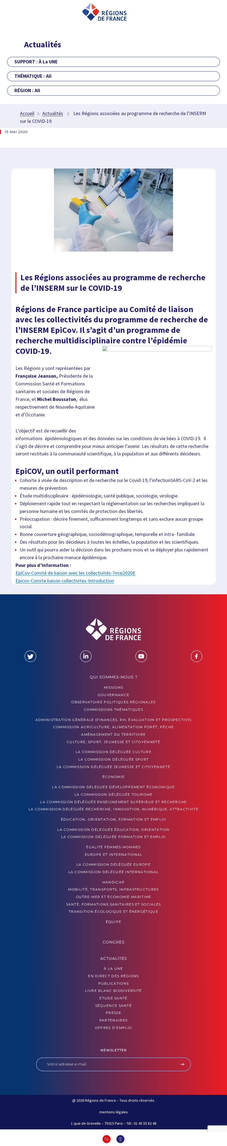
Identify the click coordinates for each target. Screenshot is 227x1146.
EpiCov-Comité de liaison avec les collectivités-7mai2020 (74, 573)
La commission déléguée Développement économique (113, 787)
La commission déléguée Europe (113, 864)
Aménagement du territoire (113, 734)
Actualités (52, 113)
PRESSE (113, 1013)
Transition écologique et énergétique (113, 911)
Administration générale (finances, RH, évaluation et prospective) (113, 720)
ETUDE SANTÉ (113, 998)
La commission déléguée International (113, 872)
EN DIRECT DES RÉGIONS (113, 976)
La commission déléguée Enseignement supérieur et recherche (113, 802)
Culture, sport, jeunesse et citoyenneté (113, 742)
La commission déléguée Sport (113, 759)
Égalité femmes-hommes (113, 847)
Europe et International (114, 854)
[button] (22, 12)
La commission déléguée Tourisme (113, 794)
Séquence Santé (113, 1006)
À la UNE (113, 968)
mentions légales (113, 1111)
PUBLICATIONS (113, 983)
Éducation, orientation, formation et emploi (113, 819)
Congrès (114, 942)
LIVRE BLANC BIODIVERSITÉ (113, 991)
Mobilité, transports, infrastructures (113, 889)
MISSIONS (113, 687)
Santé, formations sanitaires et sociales (113, 904)
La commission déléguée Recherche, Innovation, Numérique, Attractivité (113, 809)
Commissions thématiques (113, 709)
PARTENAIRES (113, 1020)
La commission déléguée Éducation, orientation (113, 830)
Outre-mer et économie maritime (113, 897)
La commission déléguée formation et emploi (113, 837)
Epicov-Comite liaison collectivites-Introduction (65, 580)
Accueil (27, 113)
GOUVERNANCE (113, 695)
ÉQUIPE (114, 922)
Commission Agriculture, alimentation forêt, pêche (113, 727)
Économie (113, 777)
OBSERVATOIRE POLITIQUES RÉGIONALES (113, 702)
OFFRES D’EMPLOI (113, 1028)
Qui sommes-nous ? (114, 677)
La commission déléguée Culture (113, 752)
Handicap (113, 882)
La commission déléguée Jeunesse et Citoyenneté (113, 767)
